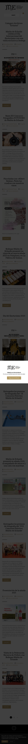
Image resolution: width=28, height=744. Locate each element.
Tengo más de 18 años (14, 378)
